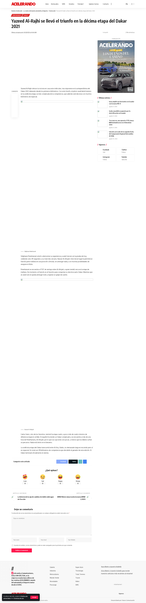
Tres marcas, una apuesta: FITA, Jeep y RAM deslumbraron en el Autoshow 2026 (121, 123)
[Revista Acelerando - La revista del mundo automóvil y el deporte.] (23, 4)
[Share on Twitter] (113, 32)
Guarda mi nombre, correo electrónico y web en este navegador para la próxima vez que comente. (43, 545)
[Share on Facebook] (110, 32)
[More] (122, 32)
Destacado (17, 15)
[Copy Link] (116, 32)
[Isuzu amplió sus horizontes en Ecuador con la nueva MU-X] (102, 104)
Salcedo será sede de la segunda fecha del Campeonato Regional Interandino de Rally (121, 134)
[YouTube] (131, 593)
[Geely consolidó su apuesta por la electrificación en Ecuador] (102, 114)
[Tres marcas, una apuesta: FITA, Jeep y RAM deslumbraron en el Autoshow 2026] (102, 123)
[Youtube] (125, 158)
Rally (26, 15)
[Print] (119, 32)
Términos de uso (18, 598)
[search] (123, 4)
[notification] (121, 4)
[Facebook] (107, 150)
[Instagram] (107, 158)
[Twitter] (125, 150)
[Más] (111, 4)
